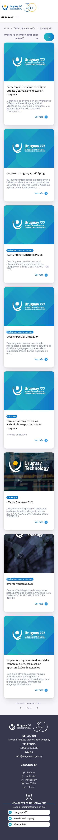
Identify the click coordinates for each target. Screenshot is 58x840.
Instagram (30, 779)
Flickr (30, 787)
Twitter (30, 772)
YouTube (30, 783)
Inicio (6, 28)
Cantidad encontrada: (28, 703)
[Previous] (20, 708)
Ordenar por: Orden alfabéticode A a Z (21, 36)
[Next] (37, 708)
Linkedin (30, 776)
